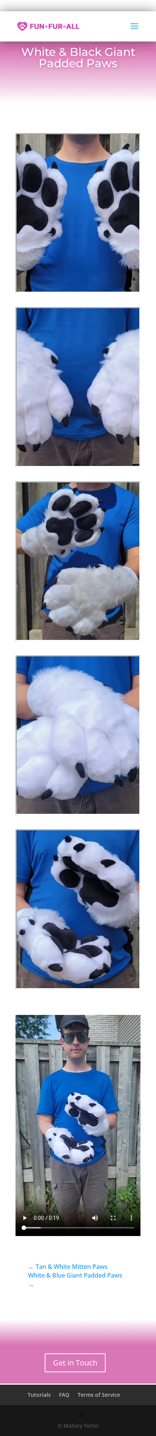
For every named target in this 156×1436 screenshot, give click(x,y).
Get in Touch (75, 1363)
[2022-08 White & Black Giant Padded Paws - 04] (78, 813)
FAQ (64, 1394)
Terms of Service (99, 1394)
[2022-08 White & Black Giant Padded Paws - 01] (78, 291)
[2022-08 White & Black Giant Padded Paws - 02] (78, 465)
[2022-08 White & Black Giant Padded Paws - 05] (78, 988)
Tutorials (39, 1394)
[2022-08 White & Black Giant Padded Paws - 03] (78, 639)
